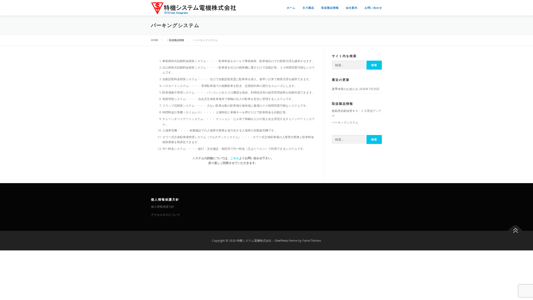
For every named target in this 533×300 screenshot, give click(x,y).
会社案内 (351, 7)
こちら (234, 158)
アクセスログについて (165, 215)
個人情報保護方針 (162, 207)
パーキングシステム (345, 122)
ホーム (291, 7)
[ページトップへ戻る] (515, 230)
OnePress (281, 240)
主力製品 (308, 7)
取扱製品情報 (330, 7)
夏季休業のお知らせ (345, 89)
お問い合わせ (373, 7)
